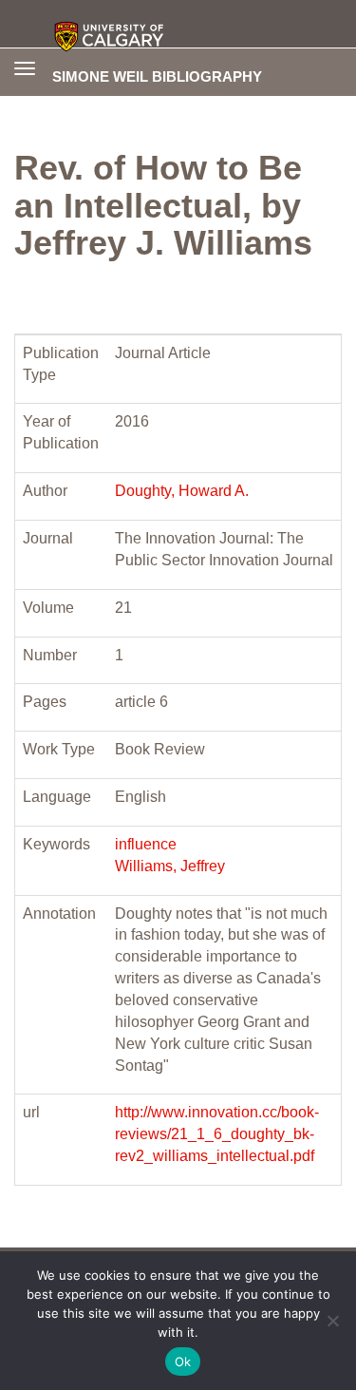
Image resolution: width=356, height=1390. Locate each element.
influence (146, 844)
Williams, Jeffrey (170, 866)
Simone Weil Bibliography (157, 76)
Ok (183, 1361)
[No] (332, 1320)
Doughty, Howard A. (182, 491)
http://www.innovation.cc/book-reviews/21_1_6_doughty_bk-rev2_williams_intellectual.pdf (217, 1134)
